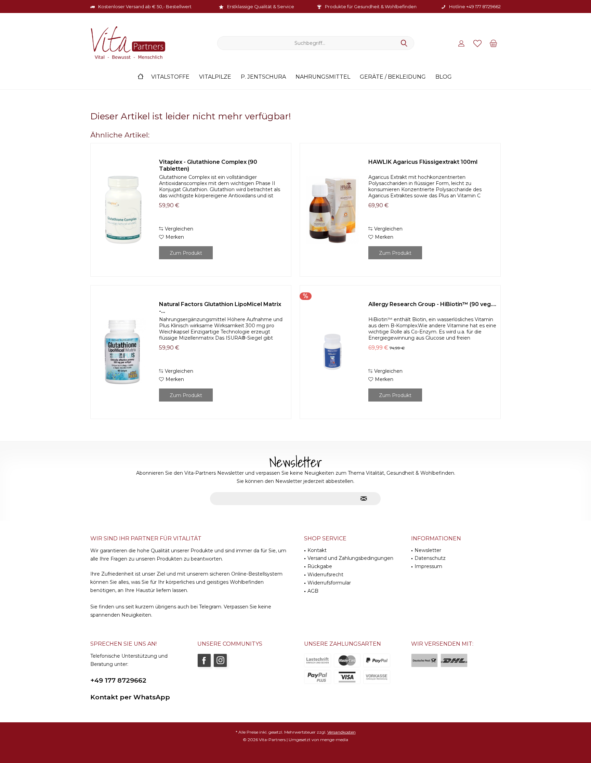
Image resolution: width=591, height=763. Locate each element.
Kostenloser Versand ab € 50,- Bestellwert (145, 6)
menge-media (334, 739)
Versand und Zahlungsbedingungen (350, 558)
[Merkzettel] (477, 43)
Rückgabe (319, 566)
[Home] (140, 77)
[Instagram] (220, 660)
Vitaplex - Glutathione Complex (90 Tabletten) (208, 165)
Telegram (210, 607)
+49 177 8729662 (118, 680)
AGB (312, 591)
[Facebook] (204, 660)
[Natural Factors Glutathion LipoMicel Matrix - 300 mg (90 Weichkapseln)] (123, 352)
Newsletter (428, 550)
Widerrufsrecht (325, 574)
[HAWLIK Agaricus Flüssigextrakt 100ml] (332, 209)
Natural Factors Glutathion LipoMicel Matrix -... (220, 307)
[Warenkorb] (493, 43)
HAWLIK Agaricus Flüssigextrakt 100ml (422, 162)
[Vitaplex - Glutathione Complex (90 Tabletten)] (123, 209)
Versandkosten (341, 732)
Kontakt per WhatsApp (130, 697)
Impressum (428, 566)
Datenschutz (430, 558)
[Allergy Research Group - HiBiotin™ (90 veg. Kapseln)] (332, 352)
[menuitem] (493, 43)
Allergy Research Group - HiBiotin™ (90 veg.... (432, 304)
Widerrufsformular (329, 583)
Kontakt (317, 550)
